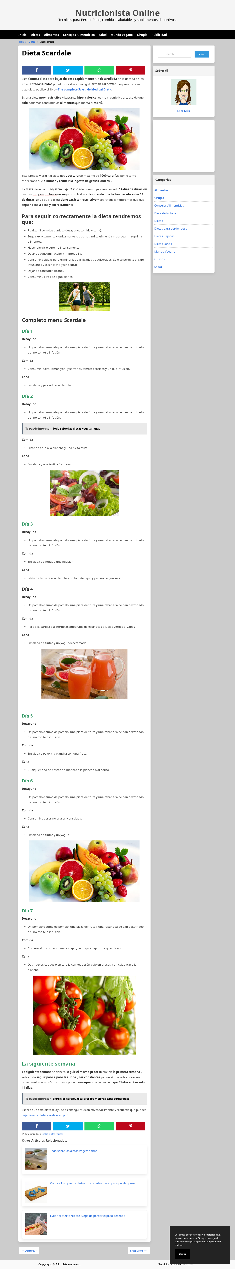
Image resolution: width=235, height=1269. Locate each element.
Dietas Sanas (163, 244)
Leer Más (183, 111)
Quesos (159, 259)
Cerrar (182, 1254)
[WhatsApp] (99, 70)
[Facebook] (36, 70)
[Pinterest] (130, 70)
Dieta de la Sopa (165, 213)
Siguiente (136, 1251)
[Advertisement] (183, 146)
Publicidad (159, 35)
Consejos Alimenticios (79, 35)
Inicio (22, 35)
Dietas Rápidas (56, 1134)
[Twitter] (68, 70)
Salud (103, 35)
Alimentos (51, 35)
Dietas (35, 35)
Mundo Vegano (122, 35)
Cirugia (142, 35)
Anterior (31, 1251)
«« (83, 89)
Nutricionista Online (117, 13)
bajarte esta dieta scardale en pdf (44, 1115)
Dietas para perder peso (170, 228)
